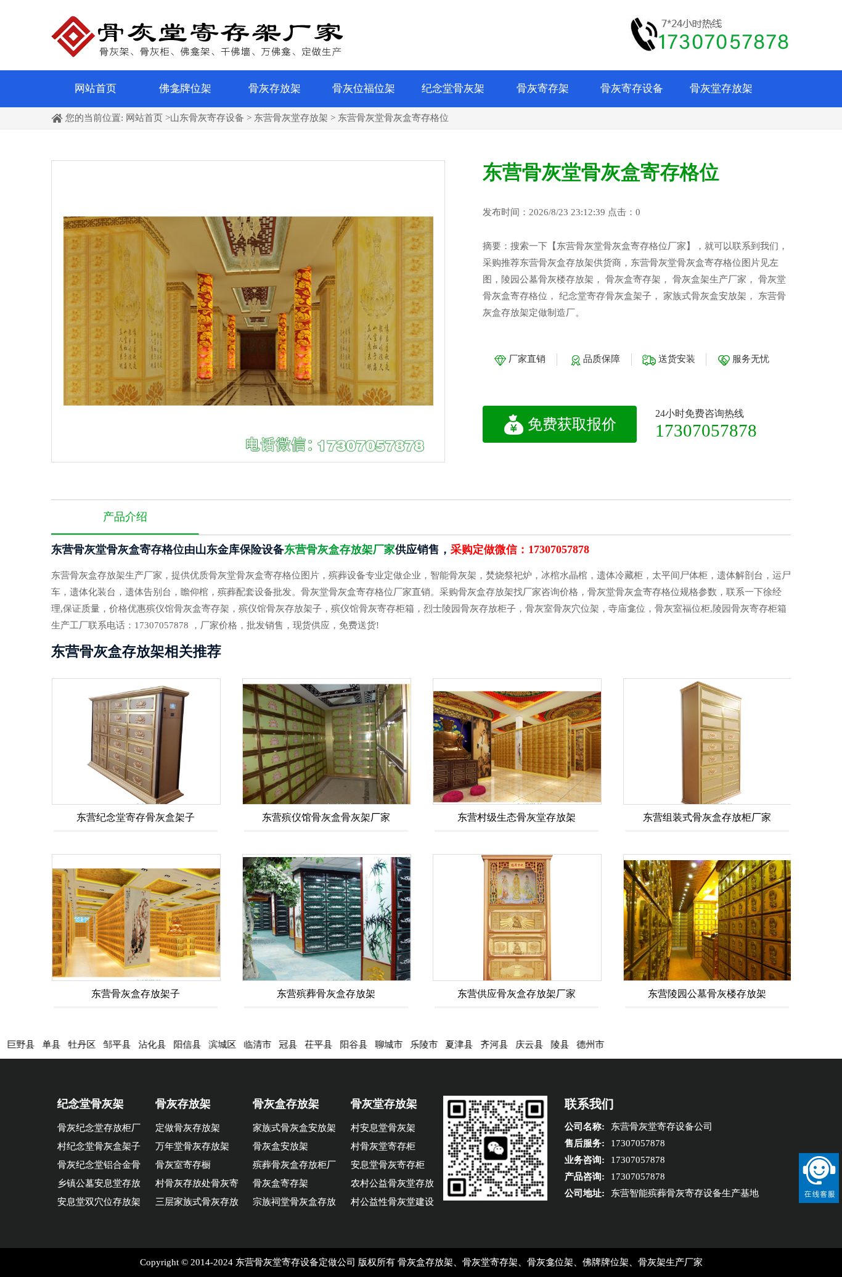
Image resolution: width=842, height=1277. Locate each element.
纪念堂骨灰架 (453, 88)
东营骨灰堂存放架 (291, 118)
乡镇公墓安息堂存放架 (99, 1185)
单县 (18, 1044)
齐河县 (461, 1044)
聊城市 (356, 1044)
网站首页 (95, 88)
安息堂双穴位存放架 (99, 1202)
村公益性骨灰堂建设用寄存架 (392, 1204)
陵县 (527, 1044)
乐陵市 (391, 1044)
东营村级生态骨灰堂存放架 (516, 817)
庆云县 (496, 1044)
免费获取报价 (572, 424)
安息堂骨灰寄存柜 (388, 1165)
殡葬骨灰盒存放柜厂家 (294, 1167)
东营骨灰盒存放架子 (135, 993)
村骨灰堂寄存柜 (383, 1146)
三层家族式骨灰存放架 (197, 1204)
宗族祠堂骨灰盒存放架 (294, 1204)
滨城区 (189, 1044)
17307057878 (706, 430)
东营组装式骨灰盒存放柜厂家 (707, 817)
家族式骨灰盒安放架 (294, 1128)
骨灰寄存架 (543, 88)
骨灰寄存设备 (631, 88)
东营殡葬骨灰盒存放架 (326, 993)
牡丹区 (49, 1044)
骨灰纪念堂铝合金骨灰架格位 (99, 1167)
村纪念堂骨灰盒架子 (99, 1146)
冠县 (255, 1044)
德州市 (557, 1044)
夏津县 (426, 1044)
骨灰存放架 (274, 88)
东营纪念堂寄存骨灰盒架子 (135, 817)
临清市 (225, 1044)
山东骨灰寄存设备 (207, 118)
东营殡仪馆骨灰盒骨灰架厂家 (326, 817)
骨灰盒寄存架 (280, 1183)
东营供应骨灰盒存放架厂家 (516, 993)
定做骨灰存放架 (187, 1128)
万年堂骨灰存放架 (192, 1146)
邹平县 (84, 1044)
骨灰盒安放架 (280, 1146)
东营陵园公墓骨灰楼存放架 (707, 993)
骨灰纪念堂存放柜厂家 (99, 1130)
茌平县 (286, 1044)
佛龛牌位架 (185, 88)
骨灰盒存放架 (286, 1104)
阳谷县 (321, 1044)
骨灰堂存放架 (721, 88)
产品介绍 (125, 517)
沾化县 (119, 1044)
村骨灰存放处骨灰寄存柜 (197, 1185)
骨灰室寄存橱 (183, 1165)
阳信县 (154, 1044)
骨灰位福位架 (363, 88)
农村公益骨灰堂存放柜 (392, 1185)
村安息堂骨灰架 (383, 1128)
